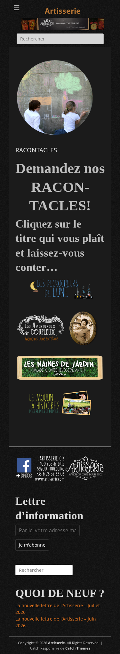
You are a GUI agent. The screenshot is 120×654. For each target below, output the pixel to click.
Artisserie (63, 11)
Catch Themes (77, 648)
